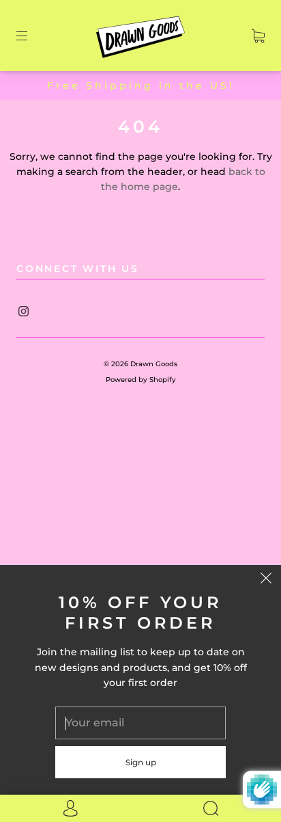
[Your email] (140, 723)
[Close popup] (266, 580)
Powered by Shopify (141, 379)
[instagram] (23, 311)
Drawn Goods (153, 363)
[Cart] (258, 35)
